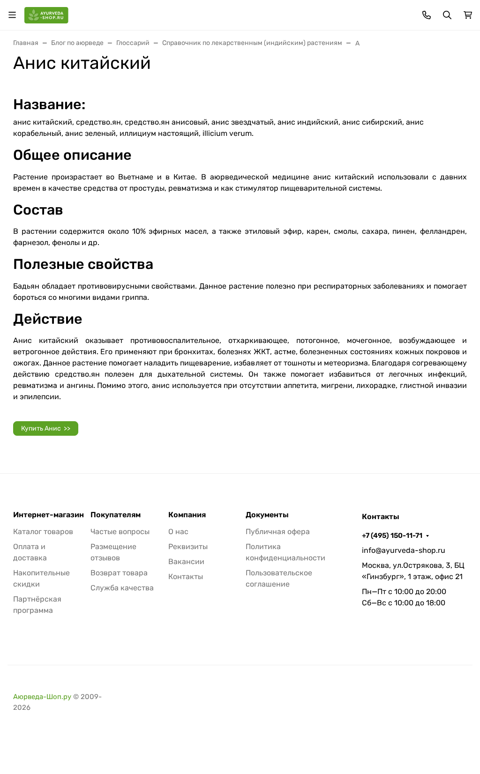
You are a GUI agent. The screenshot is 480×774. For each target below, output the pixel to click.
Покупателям (115, 515)
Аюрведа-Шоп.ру (42, 696)
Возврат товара (119, 572)
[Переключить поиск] (447, 14)
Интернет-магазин (48, 515)
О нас (178, 531)
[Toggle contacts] (426, 14)
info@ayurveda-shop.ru (403, 550)
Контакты (185, 576)
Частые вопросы (120, 531)
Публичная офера (278, 531)
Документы (267, 515)
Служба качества (122, 587)
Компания (187, 515)
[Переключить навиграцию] (12, 14)
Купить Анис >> (45, 428)
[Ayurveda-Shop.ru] (46, 14)
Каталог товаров (43, 531)
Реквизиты (188, 546)
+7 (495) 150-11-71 (392, 535)
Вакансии (186, 561)
